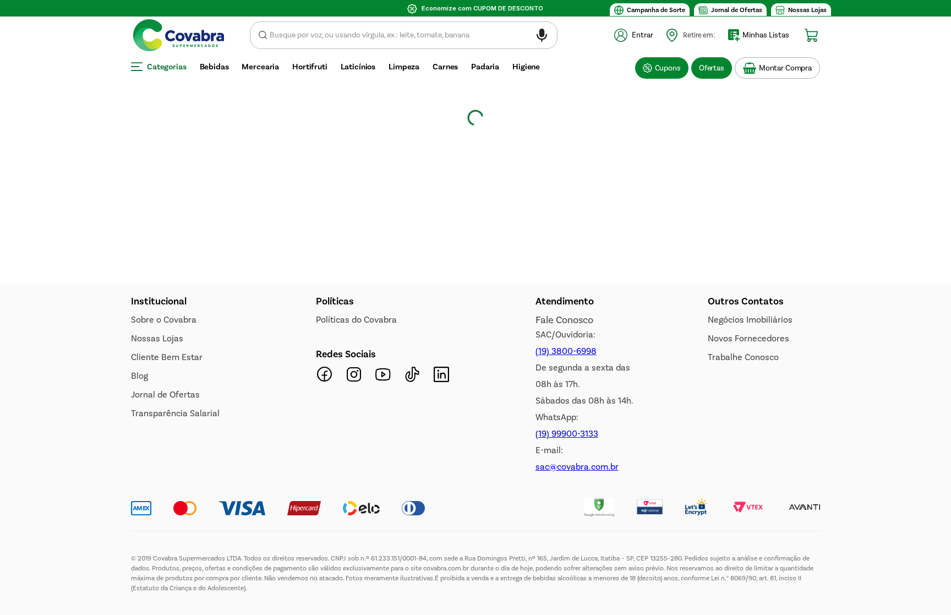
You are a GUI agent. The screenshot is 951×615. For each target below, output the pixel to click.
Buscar (262, 35)
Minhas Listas (765, 35)
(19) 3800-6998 (566, 351)
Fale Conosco (564, 320)
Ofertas (711, 68)
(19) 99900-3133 (566, 433)
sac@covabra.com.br (577, 466)
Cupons (668, 68)
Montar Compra (785, 68)
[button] (541, 37)
